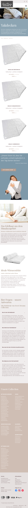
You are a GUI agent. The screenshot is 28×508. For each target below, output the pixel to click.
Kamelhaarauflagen (5, 429)
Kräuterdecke (18, 441)
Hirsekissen (17, 400)
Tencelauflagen (4, 434)
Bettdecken (3, 396)
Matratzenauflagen (6, 424)
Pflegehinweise (18, 481)
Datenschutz (21, 505)
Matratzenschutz (18, 430)
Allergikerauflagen (5, 426)
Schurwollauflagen (5, 433)
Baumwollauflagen (5, 427)
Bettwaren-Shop (5, 446)
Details (13, 76)
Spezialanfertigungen (5, 479)
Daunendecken (4, 420)
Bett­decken (6, 38)
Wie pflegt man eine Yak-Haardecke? (10, 361)
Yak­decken (11, 38)
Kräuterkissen (18, 439)
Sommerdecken (4, 403)
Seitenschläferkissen (19, 396)
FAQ (16, 478)
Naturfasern (17, 479)
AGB (25, 505)
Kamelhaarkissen (18, 402)
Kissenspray (17, 409)
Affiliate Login (4, 491)
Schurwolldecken (4, 414)
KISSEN (16, 394)
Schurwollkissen (18, 404)
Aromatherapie (18, 434)
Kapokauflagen (4, 430)
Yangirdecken (4, 419)
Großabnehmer (4, 481)
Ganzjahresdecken (5, 402)
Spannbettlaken (18, 426)
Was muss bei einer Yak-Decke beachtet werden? (13, 347)
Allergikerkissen (18, 397)
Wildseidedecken (4, 416)
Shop (2, 38)
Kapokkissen (17, 403)
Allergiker (17, 424)
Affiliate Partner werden (6, 490)
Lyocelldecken (4, 410)
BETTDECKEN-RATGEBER (6, 394)
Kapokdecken (4, 407)
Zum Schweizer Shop (5, 482)
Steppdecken (4, 397)
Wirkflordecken (4, 413)
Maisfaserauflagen (5, 432)
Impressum (15, 505)
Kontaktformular (4, 478)
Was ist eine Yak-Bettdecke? (8, 312)
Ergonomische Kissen (19, 399)
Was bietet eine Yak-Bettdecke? (9, 327)
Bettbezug (17, 427)
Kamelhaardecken (5, 406)
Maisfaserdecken (4, 412)
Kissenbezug (17, 429)
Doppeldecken (4, 399)
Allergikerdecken (4, 400)
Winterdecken (4, 404)
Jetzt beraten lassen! (8, 169)
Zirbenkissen (18, 407)
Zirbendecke (17, 438)
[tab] (14, 312)
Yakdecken (3, 417)
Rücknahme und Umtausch (21, 482)
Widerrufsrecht (18, 484)
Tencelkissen (18, 406)
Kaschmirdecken (4, 409)
